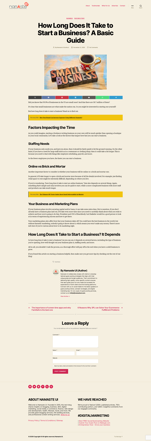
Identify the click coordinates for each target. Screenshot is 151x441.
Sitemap (60, 420)
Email (78, 350)
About (88, 6)
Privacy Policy (33, 420)
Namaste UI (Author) (63, 47)
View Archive (65, 296)
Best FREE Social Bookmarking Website (94, 421)
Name (55, 350)
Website (55, 358)
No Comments (93, 47)
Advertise (115, 6)
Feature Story (79, 18)
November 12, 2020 (79, 47)
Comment (56, 334)
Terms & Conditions (47, 420)
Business (69, 18)
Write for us (65, 415)
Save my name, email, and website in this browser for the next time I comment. (75, 366)
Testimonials (96, 6)
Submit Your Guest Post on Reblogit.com (94, 423)
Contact (122, 6)
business (57, 262)
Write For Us (106, 6)
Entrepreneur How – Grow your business (94, 425)
